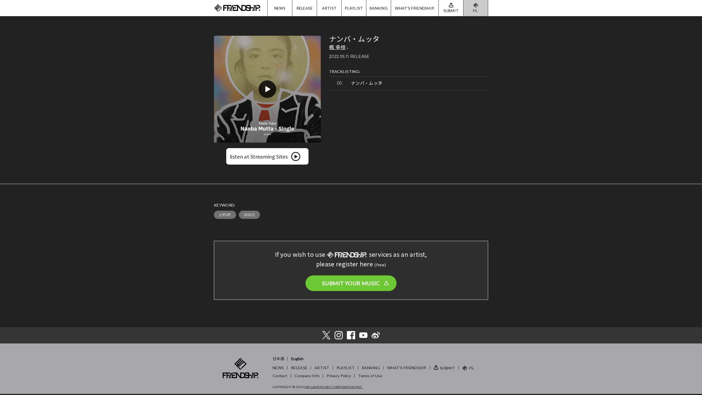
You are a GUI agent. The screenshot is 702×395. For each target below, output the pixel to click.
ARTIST (329, 8)
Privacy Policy (339, 375)
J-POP (225, 214)
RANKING (378, 8)
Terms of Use (370, 375)
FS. (475, 10)
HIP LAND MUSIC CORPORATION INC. (333, 387)
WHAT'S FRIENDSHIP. (414, 8)
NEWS (279, 8)
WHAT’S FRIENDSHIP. (407, 367)
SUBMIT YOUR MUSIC (351, 283)
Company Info (307, 375)
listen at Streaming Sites (259, 156)
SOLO (249, 214)
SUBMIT (447, 368)
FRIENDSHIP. (237, 8)
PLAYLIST (354, 8)
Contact (280, 375)
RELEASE (304, 8)
